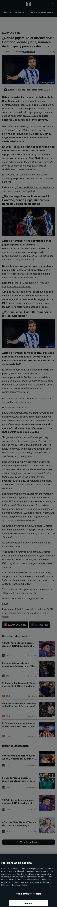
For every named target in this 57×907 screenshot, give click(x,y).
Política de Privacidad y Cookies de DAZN (26, 883)
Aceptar (28, 903)
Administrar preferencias (28, 893)
